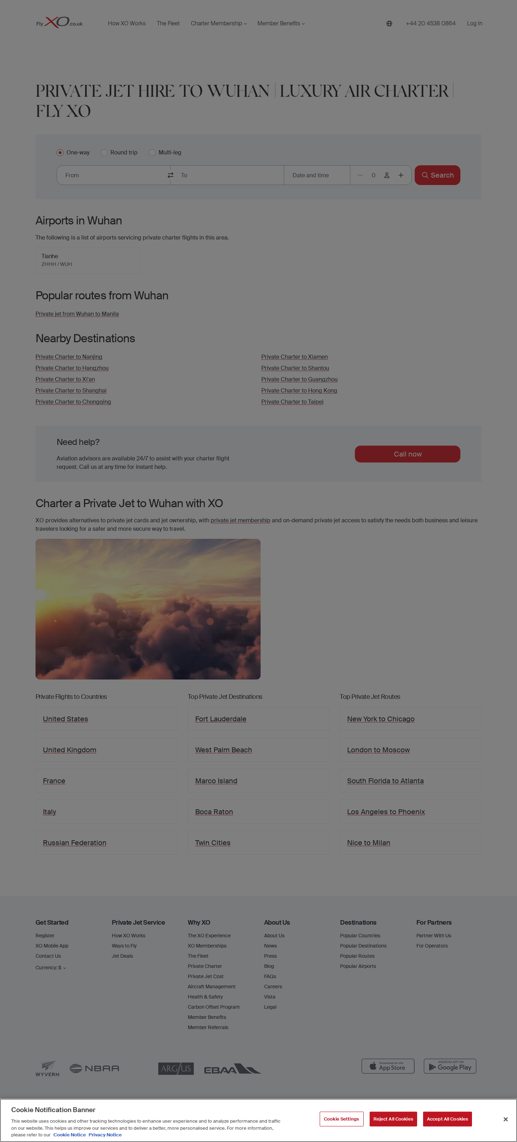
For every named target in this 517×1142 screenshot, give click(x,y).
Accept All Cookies (447, 1119)
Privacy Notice (105, 1135)
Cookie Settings (341, 1119)
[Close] (505, 1119)
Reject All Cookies (393, 1119)
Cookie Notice (69, 1135)
